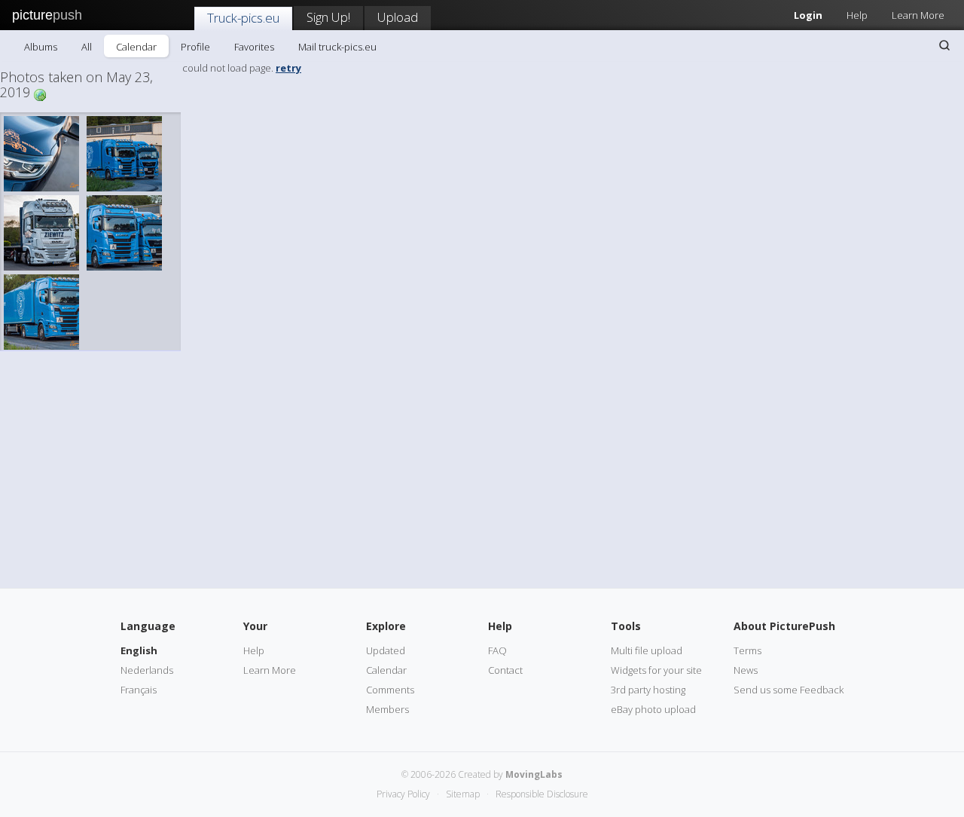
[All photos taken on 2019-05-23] (40, 93)
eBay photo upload (653, 709)
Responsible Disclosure (542, 794)
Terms (747, 650)
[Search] (944, 45)
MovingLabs (534, 774)
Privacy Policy (403, 794)
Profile (195, 47)
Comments (390, 689)
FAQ (497, 650)
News (746, 670)
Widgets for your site (656, 670)
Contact (505, 670)
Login (808, 15)
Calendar (136, 47)
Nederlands (146, 670)
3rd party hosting (648, 689)
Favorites (254, 47)
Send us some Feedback (789, 689)
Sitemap (463, 794)
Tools (626, 626)
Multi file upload (646, 650)
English (138, 650)
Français (138, 689)
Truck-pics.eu (243, 17)
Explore (386, 626)
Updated (385, 650)
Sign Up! (328, 17)
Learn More (918, 15)
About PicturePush (784, 626)
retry (288, 68)
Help (857, 15)
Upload (397, 17)
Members (387, 709)
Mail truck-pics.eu (337, 47)
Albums (40, 47)
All (86, 47)
